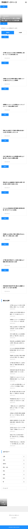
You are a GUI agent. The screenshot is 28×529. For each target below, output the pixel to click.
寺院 (5, 114)
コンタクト (14, 517)
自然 (5, 88)
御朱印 (5, 166)
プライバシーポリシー (14, 515)
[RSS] (14, 522)
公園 (5, 140)
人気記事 (20, 32)
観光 (5, 244)
